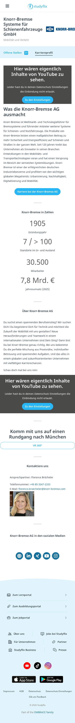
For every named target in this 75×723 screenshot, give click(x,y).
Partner (62, 641)
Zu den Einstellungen (37, 99)
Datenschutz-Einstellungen (59, 691)
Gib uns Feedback (37, 696)
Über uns (19, 633)
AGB (21, 691)
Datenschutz (35, 691)
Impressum (8, 691)
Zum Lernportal (22, 595)
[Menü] (7, 6)
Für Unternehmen (24, 641)
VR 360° (37, 445)
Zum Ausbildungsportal (27, 606)
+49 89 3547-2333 (40, 484)
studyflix (40, 6)
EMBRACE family (44, 712)
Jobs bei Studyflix (56, 633)
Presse (62, 650)
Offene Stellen (15, 52)
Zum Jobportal (21, 617)
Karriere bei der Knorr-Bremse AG (37, 191)
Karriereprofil (44, 52)
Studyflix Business (25, 650)
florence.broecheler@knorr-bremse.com (41, 489)
